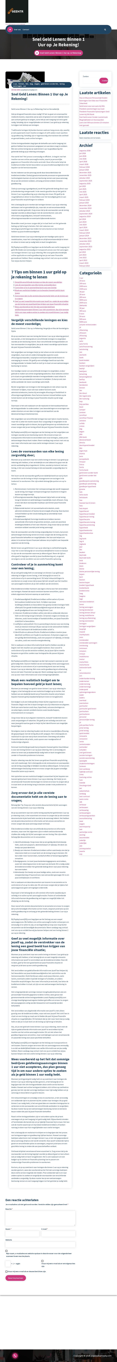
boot (81, 407)
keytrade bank (84, 558)
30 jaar (82, 308)
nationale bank (85, 667)
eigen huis (83, 451)
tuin (81, 780)
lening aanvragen (86, 607)
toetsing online (85, 777)
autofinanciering (86, 346)
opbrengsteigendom (87, 692)
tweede (82, 783)
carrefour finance (86, 418)
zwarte (82, 851)
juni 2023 (82, 255)
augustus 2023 (84, 249)
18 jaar (82, 292)
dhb (80, 434)
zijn (80, 846)
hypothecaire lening (87, 522)
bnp (80, 401)
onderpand (83, 689)
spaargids (83, 761)
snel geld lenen (85, 752)
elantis (82, 453)
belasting (83, 374)
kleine (81, 569)
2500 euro (83, 302)
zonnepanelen (85, 848)
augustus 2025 (84, 183)
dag (31, 84)
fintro (81, 464)
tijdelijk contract (86, 772)
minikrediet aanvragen (88, 643)
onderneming (84, 684)
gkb (80, 478)
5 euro (81, 313)
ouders (82, 697)
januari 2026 (84, 170)
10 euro (82, 281)
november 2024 (85, 208)
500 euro (82, 319)
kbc (80, 549)
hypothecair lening (86, 516)
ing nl (81, 541)
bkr (27, 84)
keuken (82, 552)
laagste (82, 596)
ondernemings (85, 687)
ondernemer (84, 681)
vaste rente (83, 799)
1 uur (15, 84)
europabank (84, 459)
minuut (82, 654)
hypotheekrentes (86, 533)
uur (24, 86)
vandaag (82, 793)
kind (81, 560)
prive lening (84, 728)
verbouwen (83, 807)
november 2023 (85, 241)
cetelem (82, 420)
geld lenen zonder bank (88, 473)
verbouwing (84, 810)
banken (82, 363)
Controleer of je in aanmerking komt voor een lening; (36, 287)
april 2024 (83, 227)
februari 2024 (84, 233)
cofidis (82, 423)
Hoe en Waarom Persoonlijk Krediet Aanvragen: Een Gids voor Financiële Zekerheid (93, 100)
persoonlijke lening (87, 719)
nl (80, 670)
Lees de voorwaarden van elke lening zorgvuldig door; (35, 285)
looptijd (82, 629)
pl (80, 722)
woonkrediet (84, 837)
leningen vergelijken (87, 626)
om (80, 676)
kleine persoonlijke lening (89, 571)
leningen (82, 623)
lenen (81, 604)
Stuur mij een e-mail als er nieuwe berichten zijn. (27, 1271)
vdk (80, 802)
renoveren (83, 739)
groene (82, 489)
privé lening (84, 730)
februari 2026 (84, 167)
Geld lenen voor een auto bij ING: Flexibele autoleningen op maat (92, 107)
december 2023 (85, 238)
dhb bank (83, 437)
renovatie (83, 736)
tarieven (82, 766)
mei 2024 (82, 224)
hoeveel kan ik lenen (87, 503)
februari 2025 (84, 200)
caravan (82, 412)
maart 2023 (83, 263)
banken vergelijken (86, 366)
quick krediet (84, 733)
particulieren (84, 714)
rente (81, 741)
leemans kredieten (86, 601)
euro (81, 456)
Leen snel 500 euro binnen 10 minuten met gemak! (94, 123)
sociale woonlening (87, 758)
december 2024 (85, 205)
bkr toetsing (84, 399)
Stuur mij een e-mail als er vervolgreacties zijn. (58, 1264)
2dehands (83, 305)
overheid (82, 700)
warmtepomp (84, 826)
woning (82, 835)
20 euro (82, 294)
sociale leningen (85, 755)
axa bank (82, 355)
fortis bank (83, 470)
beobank (82, 382)
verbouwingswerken (87, 815)
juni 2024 (82, 222)
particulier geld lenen (87, 708)
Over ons (17, 29)
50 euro (82, 316)
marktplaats (84, 634)
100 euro (82, 283)
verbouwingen (84, 813)
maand (82, 632)
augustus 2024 (84, 216)
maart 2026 (83, 164)
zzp (80, 854)
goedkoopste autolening (89, 481)
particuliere (84, 711)
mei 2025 (82, 192)
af (80, 327)
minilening (83, 645)
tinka (81, 774)
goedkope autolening (87, 484)
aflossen (82, 333)
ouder (81, 695)
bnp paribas (84, 404)
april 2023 (83, 260)
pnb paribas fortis (86, 725)
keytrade (82, 555)
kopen (81, 574)
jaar (80, 547)
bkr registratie (85, 396)
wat (80, 829)
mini (81, 637)
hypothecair (84, 511)
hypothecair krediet (87, 514)
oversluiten (83, 703)
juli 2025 (82, 186)
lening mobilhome (86, 615)
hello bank (83, 495)
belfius (82, 379)
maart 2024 (83, 230)
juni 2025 (82, 189)
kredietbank (84, 588)
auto (81, 341)
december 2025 (85, 172)
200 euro (82, 297)
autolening (83, 349)
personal (82, 717)
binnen (21, 84)
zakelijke (82, 843)
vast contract (84, 796)
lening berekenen (86, 610)
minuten (82, 651)
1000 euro (83, 286)
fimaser (82, 462)
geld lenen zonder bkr (49, 84)
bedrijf (82, 368)
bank (81, 357)
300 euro (82, 311)
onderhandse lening (87, 678)
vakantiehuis (84, 791)
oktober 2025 (84, 178)
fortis (81, 467)
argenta (82, 338)
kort (81, 577)
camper (82, 409)
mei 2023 (15, 90)
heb (80, 492)
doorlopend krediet (86, 445)
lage (81, 599)
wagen (82, 824)
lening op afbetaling (87, 618)
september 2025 (85, 181)
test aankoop (84, 769)
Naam (8, 1229)
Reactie (9, 1209)
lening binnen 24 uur (87, 612)
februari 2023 (84, 266)
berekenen (83, 385)
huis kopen (83, 508)
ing (80, 536)
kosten (82, 580)
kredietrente (84, 591)
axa (80, 352)
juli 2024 (82, 219)
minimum (83, 648)
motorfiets (83, 662)
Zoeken (86, 76)
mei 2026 (82, 159)
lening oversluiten (86, 621)
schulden (82, 750)
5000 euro (83, 322)
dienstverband (85, 440)
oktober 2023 (84, 244)
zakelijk (82, 840)
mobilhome (84, 656)
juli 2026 (82, 153)
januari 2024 (84, 235)
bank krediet (84, 360)
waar (81, 821)
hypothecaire (84, 519)
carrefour (83, 415)
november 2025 (85, 175)
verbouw (82, 804)
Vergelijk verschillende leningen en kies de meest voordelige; (38, 282)
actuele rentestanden (87, 324)
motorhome (84, 665)
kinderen (82, 563)
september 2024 (85, 213)
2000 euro (83, 300)
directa (82, 442)
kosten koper (84, 582)
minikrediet (84, 640)
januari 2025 (84, 202)
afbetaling (83, 330)
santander (83, 747)
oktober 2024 (84, 211)
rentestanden (84, 744)
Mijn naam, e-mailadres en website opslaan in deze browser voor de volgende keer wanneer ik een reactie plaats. (39, 1254)
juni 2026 (82, 156)
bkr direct (83, 393)
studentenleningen (86, 763)
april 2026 (83, 161)
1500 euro (83, 289)
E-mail (44, 1229)
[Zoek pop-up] (105, 29)
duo (80, 448)
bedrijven (83, 371)
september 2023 (85, 246)
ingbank (82, 544)
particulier (83, 706)
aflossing (83, 335)
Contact (26, 29)
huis (81, 505)
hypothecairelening (87, 525)
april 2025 (83, 194)
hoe (80, 500)
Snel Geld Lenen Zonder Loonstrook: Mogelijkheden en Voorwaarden (93, 118)
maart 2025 (83, 197)
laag (81, 593)
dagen (36, 84)
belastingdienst (85, 377)
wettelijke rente (85, 832)
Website (8, 1240)
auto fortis (83, 344)
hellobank (83, 497)
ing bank (82, 538)
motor (82, 659)
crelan (81, 426)
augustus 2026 (84, 150)
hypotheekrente (85, 530)
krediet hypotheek (86, 585)
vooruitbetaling (85, 818)
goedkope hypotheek (87, 486)
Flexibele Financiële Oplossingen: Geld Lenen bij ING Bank (94, 112)
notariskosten (85, 673)
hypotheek (83, 527)
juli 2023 (82, 252)
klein (81, 566)
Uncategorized (85, 785)
